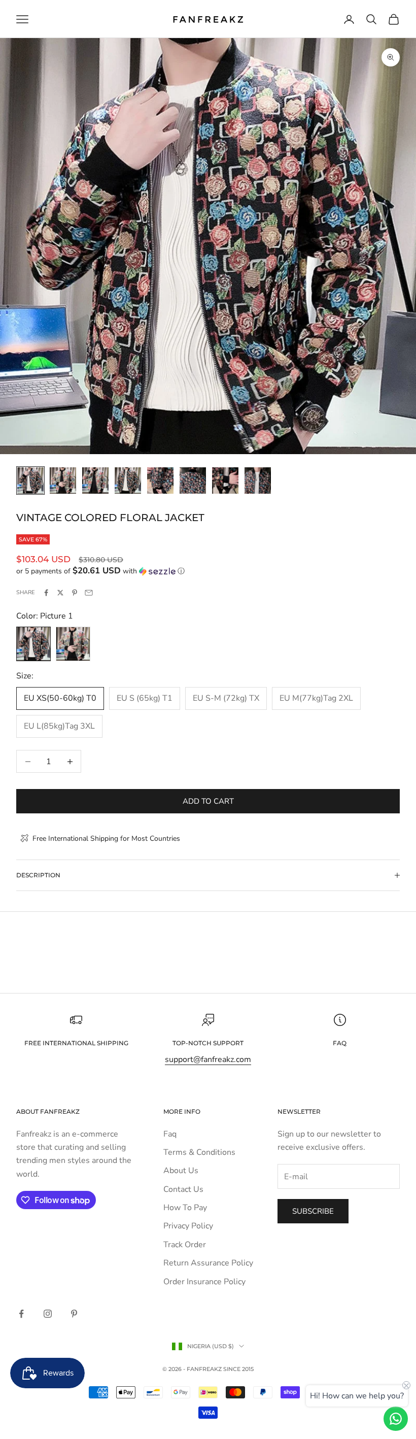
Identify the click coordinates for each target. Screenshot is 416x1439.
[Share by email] (89, 593)
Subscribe (313, 1211)
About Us (180, 1170)
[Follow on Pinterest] (74, 1314)
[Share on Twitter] (60, 593)
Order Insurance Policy (204, 1281)
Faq (170, 1134)
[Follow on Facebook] (21, 1314)
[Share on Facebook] (46, 593)
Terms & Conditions (199, 1152)
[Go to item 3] (95, 480)
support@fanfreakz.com (208, 1059)
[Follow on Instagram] (48, 1314)
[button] (208, 571)
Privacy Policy (188, 1225)
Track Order (184, 1244)
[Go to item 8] (258, 480)
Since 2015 (238, 1369)
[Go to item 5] (160, 480)
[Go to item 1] (30, 480)
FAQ (339, 1043)
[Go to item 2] (63, 480)
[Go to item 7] (225, 480)
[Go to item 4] (128, 480)
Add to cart (208, 801)
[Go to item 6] (193, 480)
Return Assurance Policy (208, 1263)
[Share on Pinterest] (75, 593)
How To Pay (185, 1207)
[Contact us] (396, 1419)
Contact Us (183, 1189)
